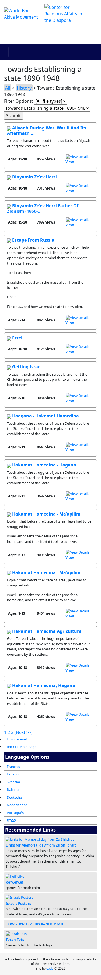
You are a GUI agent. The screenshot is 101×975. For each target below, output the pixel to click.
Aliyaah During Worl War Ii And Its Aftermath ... (46, 130)
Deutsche (14, 797)
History (24, 88)
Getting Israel (27, 367)
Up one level (17, 739)
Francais (13, 766)
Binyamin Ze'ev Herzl (34, 177)
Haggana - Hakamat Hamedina (45, 416)
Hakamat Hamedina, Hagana (43, 685)
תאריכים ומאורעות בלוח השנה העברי (34, 923)
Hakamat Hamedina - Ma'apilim (46, 514)
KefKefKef (14, 882)
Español (13, 774)
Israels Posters (18, 903)
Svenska (13, 782)
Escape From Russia (33, 240)
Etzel (17, 338)
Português (15, 812)
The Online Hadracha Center (50, 34)
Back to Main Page (21, 746)
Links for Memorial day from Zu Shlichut (41, 845)
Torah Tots (15, 939)
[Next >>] (24, 732)
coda (50, 968)
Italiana (13, 789)
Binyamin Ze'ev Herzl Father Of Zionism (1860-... (42, 208)
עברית (11, 820)
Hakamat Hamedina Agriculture (46, 631)
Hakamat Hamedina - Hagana (44, 465)
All (7, 88)
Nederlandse (17, 804)
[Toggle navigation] (15, 52)
